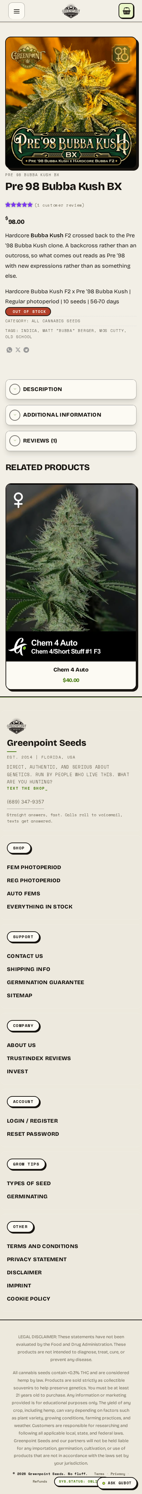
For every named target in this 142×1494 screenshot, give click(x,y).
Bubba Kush (47, 235)
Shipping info (28, 969)
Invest (17, 1071)
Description (42, 389)
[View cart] (126, 10)
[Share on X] (18, 350)
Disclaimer (24, 1272)
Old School (18, 337)
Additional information (62, 414)
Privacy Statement (37, 1259)
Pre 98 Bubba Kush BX (32, 175)
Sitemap (19, 995)
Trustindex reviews (39, 1058)
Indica (29, 330)
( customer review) (59, 205)
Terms (99, 1473)
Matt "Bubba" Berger (68, 330)
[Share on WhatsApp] (9, 350)
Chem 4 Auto (71, 669)
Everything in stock (39, 906)
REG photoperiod (34, 880)
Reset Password (33, 1134)
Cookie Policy (28, 1298)
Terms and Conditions (42, 1246)
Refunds (40, 1481)
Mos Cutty (112, 330)
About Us (21, 1045)
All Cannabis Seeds (56, 321)
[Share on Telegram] (26, 350)
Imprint (19, 1285)
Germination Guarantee (45, 982)
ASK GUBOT (120, 1483)
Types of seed (29, 1183)
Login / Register (32, 1120)
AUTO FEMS (23, 893)
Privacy (118, 1473)
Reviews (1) (40, 440)
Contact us (25, 956)
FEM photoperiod (34, 867)
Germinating (27, 1196)
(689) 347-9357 (25, 802)
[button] (16, 10)
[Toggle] (14, 389)
